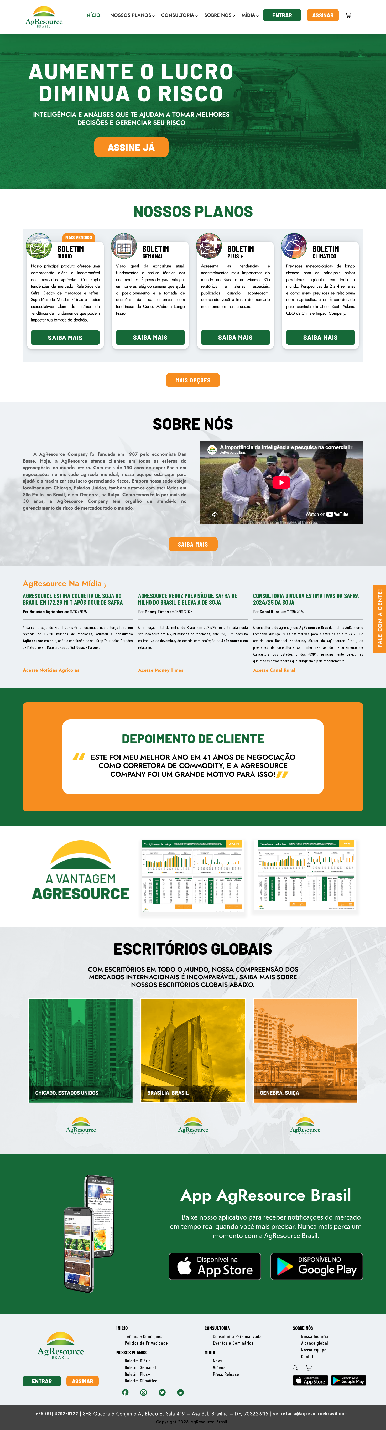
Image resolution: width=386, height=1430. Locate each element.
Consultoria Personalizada (237, 1336)
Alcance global (314, 1343)
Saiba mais (65, 337)
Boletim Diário (138, 1361)
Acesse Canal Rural (274, 670)
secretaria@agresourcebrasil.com (310, 1413)
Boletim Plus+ (137, 1374)
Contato (308, 1356)
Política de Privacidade (146, 1343)
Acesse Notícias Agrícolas (51, 670)
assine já (131, 147)
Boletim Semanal (140, 1367)
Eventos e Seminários (233, 1343)
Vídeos (219, 1367)
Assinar (322, 15)
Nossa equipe (314, 1350)
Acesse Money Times (160, 670)
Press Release (226, 1374)
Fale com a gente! (380, 618)
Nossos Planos (131, 1352)
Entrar (282, 15)
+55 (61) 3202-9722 (57, 1413)
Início (122, 1328)
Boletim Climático (141, 1381)
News (218, 1361)
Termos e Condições (143, 1336)
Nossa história (314, 1336)
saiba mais (193, 544)
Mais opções (192, 380)
